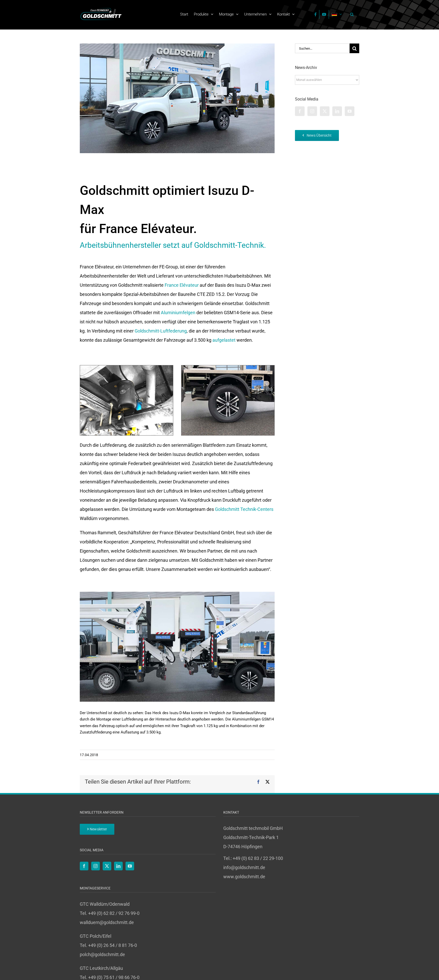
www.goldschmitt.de (244, 876)
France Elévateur (182, 285)
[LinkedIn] (337, 111)
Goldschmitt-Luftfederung (161, 331)
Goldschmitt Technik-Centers (244, 509)
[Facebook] (300, 111)
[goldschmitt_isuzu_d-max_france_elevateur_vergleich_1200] (177, 594)
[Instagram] (312, 111)
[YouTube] (349, 111)
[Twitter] (325, 111)
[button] (351, 14)
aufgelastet (224, 340)
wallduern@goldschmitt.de (107, 922)
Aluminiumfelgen (178, 312)
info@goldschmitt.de (244, 867)
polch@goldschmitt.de (102, 954)
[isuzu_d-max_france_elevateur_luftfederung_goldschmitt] (126, 367)
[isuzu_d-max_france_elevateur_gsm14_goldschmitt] (227, 367)
